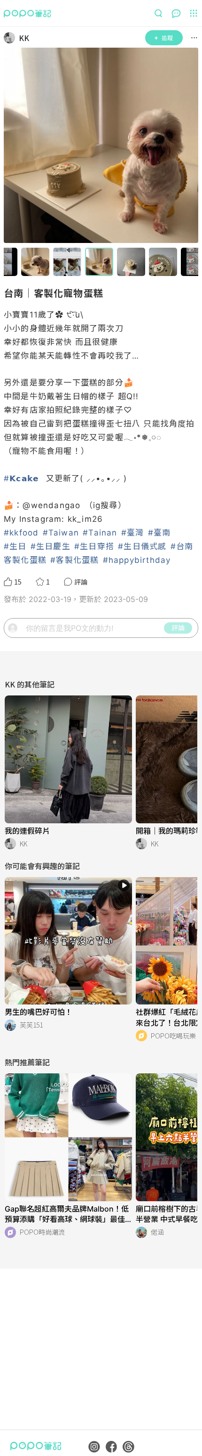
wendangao (56, 505)
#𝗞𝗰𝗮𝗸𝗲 (21, 478)
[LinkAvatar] (11, 37)
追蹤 (167, 37)
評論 (178, 627)
